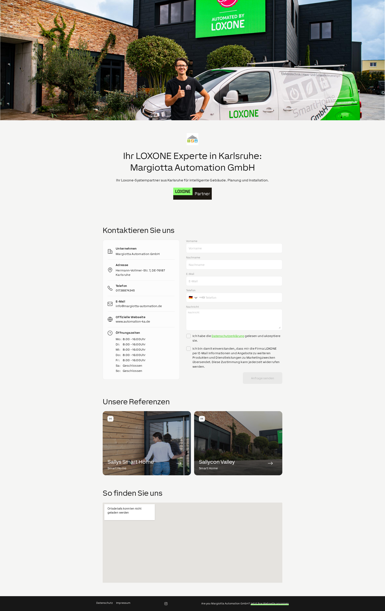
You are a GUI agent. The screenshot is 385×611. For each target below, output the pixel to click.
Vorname (191, 241)
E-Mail (190, 274)
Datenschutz (104, 602)
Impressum (123, 602)
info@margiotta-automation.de (139, 306)
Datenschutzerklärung (228, 336)
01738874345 (125, 290)
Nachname (193, 257)
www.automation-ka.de (133, 321)
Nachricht (192, 307)
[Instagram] (165, 603)
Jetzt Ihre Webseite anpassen (270, 603)
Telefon (191, 290)
